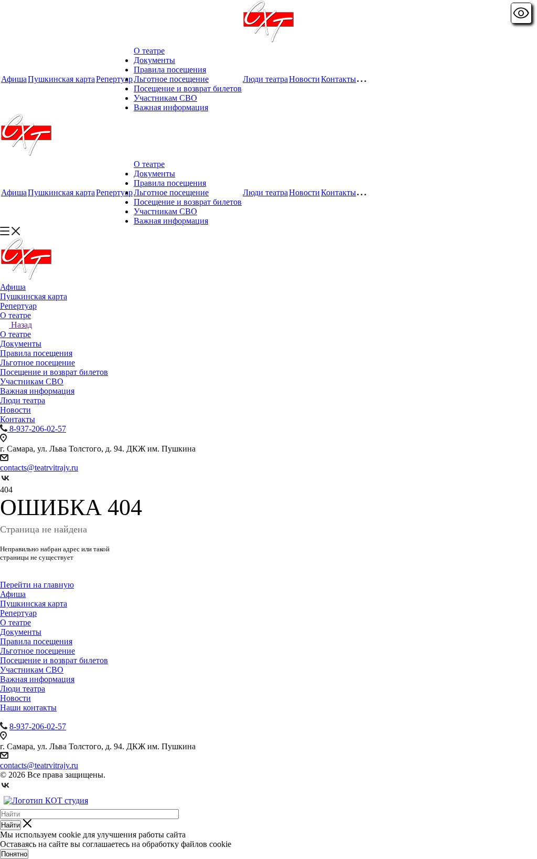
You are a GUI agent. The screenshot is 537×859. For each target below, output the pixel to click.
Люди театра (265, 79)
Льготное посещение (171, 79)
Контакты (338, 79)
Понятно (14, 854)
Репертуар (114, 79)
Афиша (14, 79)
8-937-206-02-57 (37, 726)
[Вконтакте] (5, 480)
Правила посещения (170, 69)
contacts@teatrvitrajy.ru (39, 467)
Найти (10, 825)
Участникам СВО (165, 97)
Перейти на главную (37, 584)
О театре (149, 50)
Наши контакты (28, 707)
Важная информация (171, 107)
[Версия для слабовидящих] (521, 13)
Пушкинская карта (61, 79)
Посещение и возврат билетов (188, 88)
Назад (21, 324)
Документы (154, 60)
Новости (304, 79)
